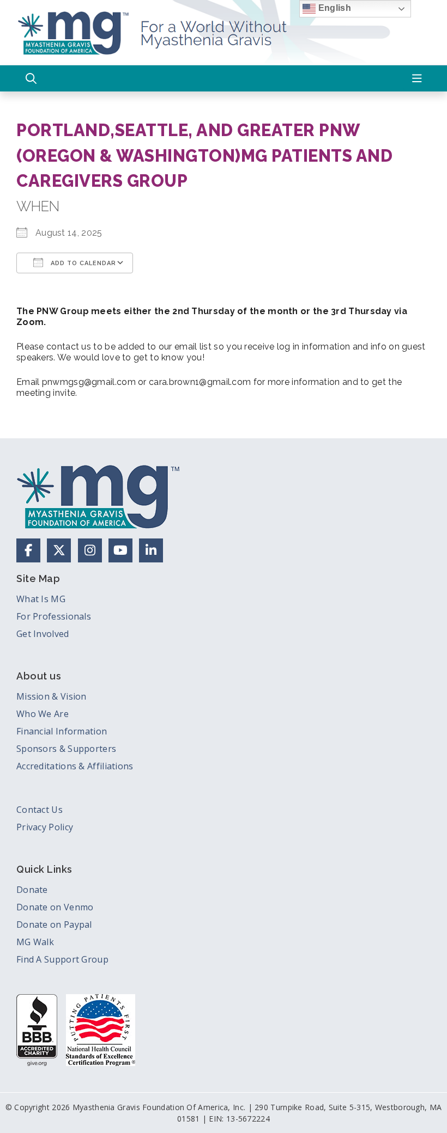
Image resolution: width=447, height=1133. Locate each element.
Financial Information (61, 731)
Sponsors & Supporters (66, 749)
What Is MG (40, 599)
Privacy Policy (44, 827)
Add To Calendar (82, 263)
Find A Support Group (62, 959)
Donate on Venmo (55, 907)
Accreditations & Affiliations (75, 766)
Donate (32, 890)
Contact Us (39, 810)
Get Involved (42, 634)
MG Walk (35, 942)
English (333, 8)
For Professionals (53, 616)
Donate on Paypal (54, 924)
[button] (31, 78)
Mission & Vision (51, 696)
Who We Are (42, 714)
